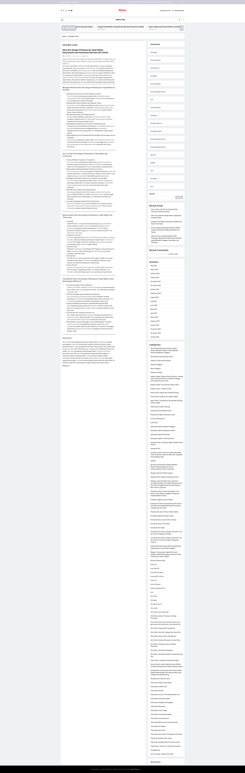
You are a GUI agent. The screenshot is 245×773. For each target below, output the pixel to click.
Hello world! (174, 254)
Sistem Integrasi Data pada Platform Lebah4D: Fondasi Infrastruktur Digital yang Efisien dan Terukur (140, 2)
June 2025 (154, 305)
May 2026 (154, 266)
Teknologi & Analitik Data (159, 686)
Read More (65, 366)
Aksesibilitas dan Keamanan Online (162, 357)
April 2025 (154, 313)
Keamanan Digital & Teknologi (160, 434)
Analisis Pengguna (156, 364)
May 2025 (154, 309)
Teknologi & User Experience (160, 718)
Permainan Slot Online (158, 528)
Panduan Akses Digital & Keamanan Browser (165, 477)
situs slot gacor (156, 60)
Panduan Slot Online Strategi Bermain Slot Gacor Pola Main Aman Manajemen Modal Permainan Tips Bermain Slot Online (166, 506)
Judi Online (154, 422)
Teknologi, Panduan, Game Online (161, 738)
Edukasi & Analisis (157, 372)
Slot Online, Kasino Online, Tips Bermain (163, 636)
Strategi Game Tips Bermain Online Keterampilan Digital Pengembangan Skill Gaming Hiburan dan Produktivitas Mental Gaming (166, 673)
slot (152, 99)
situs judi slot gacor (157, 572)
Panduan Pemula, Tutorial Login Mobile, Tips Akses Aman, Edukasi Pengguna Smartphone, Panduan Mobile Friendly (165, 493)
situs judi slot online (157, 576)
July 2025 (154, 301)
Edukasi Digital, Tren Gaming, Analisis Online (165, 385)
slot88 (153, 163)
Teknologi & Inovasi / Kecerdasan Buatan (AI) (165, 694)
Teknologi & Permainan (158, 706)
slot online (154, 608)
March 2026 (154, 269)
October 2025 (155, 289)
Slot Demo (154, 596)
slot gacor (154, 52)
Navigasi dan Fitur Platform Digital (162, 473)
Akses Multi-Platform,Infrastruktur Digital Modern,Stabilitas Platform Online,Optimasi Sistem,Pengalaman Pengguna (164, 351)
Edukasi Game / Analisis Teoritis (161, 389)
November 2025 (156, 285)
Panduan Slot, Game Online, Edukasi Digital (164, 512)
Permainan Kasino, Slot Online (160, 524)
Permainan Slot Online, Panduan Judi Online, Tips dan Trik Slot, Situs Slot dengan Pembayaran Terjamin (166, 540)
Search (152, 194)
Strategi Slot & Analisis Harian (160, 679)
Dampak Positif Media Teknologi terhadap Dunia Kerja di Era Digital (82, 27)
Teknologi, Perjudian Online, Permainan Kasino (165, 742)
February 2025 (155, 321)
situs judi (153, 564)
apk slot (153, 155)
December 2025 (156, 281)
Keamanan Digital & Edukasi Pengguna (163, 426)
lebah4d (153, 461)
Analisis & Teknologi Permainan (161, 360)
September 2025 (156, 293)
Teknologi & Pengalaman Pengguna (162, 702)
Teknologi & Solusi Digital (159, 710)
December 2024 (156, 329)
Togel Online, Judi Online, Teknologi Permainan (165, 746)
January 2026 (155, 277)
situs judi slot (155, 568)
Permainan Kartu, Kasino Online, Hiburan (163, 520)
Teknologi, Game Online (158, 730)
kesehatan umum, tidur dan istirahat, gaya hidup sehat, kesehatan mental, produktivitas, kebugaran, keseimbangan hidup (167, 455)
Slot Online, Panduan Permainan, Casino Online (165, 640)
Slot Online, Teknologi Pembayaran (162, 650)
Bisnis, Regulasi (156, 368)
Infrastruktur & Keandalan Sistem (161, 411)
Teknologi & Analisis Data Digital (161, 683)
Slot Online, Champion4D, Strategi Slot (163, 628)
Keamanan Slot (155, 448)
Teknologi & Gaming (157, 690)
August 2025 (155, 297)
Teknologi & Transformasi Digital (161, 714)
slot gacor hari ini (156, 123)
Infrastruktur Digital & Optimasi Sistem (163, 415)
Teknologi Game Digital (158, 726)
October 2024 (155, 337)
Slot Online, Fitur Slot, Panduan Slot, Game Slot (166, 632)
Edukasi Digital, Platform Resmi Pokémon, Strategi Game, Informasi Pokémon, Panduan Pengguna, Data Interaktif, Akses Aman (167, 379)
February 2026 (155, 273)
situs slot (102, 124)
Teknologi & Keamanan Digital (160, 698)
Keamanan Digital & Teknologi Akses (162, 438)
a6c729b (67, 56)
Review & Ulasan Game (158, 560)
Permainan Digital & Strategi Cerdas (162, 516)
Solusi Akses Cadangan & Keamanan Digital (165, 660)
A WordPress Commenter (159, 254)
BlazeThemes (135, 769)
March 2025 (154, 317)
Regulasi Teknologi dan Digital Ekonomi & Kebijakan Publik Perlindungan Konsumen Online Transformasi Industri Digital (166, 554)
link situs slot (155, 68)
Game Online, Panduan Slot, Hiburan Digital (164, 396)
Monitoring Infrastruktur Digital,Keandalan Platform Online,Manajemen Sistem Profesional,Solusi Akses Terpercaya (164, 467)
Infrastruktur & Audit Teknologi (160, 407)
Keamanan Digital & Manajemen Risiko (163, 430)
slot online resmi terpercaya (160, 612)
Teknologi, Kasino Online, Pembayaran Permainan (166, 734)
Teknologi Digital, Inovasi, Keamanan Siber (164, 722)
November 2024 (156, 333)
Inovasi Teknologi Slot (158, 419)
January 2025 (155, 325)
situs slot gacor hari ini (158, 92)
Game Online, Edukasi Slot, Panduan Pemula (165, 393)
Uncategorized (155, 750)
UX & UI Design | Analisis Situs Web (162, 754)
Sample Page (120, 20)
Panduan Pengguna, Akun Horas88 (161, 500)
